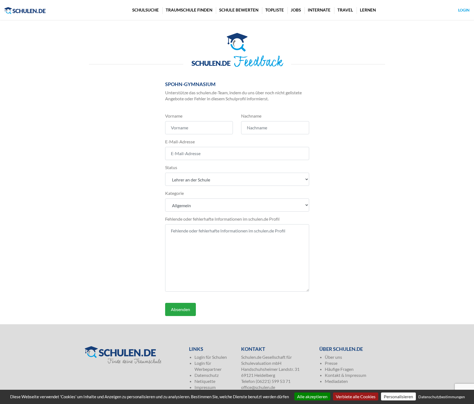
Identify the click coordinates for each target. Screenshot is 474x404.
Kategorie (174, 193)
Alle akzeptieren (312, 396)
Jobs (296, 9)
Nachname (251, 115)
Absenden (180, 309)
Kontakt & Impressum (345, 375)
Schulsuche (145, 9)
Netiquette (204, 381)
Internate (319, 9)
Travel (345, 9)
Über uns (333, 357)
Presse (331, 363)
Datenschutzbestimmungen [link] (441, 396)
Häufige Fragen (339, 369)
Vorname (173, 115)
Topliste (274, 9)
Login (464, 10)
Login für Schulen (210, 357)
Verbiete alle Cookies (356, 396)
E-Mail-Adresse (180, 141)
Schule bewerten (238, 9)
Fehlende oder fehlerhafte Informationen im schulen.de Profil (222, 218)
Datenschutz (206, 375)
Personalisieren (398, 396)
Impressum (205, 387)
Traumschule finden (189, 9)
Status (171, 167)
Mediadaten (336, 381)
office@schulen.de (258, 387)
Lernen (368, 9)
